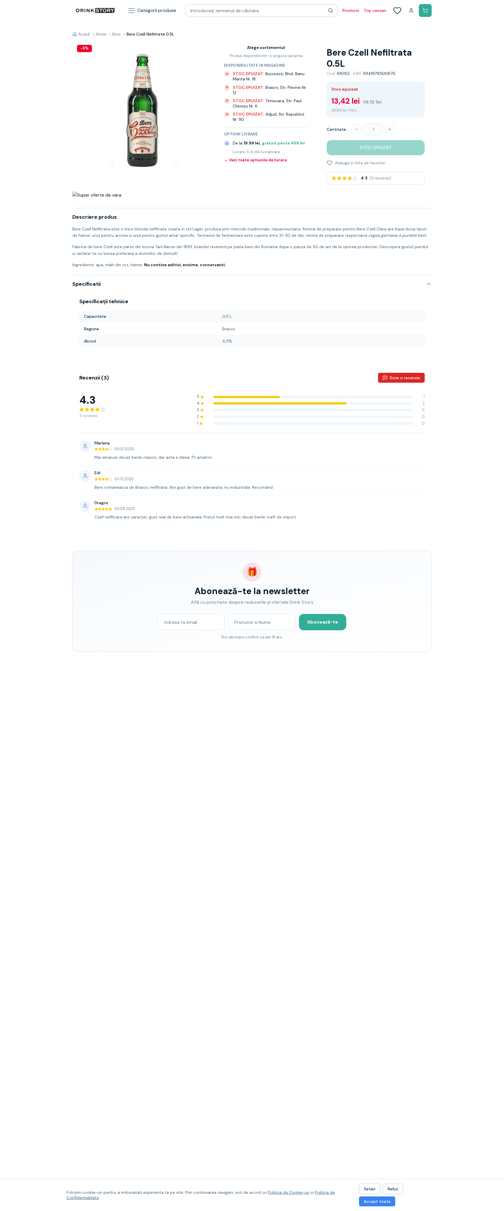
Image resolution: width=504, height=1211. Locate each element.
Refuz (393, 1188)
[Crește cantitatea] (390, 129)
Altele (101, 34)
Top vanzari (375, 10)
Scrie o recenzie (405, 377)
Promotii (350, 10)
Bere (116, 34)
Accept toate (377, 1201)
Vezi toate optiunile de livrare (258, 160)
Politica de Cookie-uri (288, 1192)
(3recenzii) (380, 178)
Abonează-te (322, 622)
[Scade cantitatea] (356, 129)
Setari (369, 1188)
